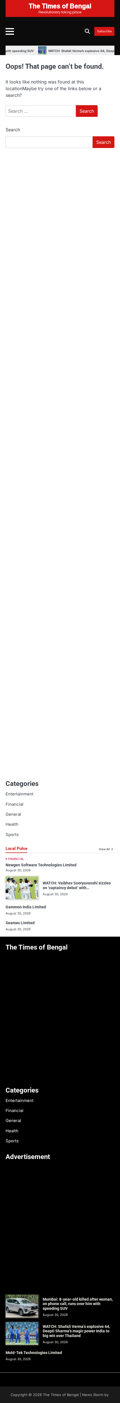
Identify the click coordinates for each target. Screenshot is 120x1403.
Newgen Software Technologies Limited (41, 865)
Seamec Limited (20, 923)
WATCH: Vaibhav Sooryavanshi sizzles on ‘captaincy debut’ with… (77, 885)
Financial (14, 804)
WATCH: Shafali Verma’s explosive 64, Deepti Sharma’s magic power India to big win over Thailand (76, 1331)
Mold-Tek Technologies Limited (34, 1352)
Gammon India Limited (26, 907)
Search (13, 129)
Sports (12, 834)
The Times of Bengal (61, 1395)
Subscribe (104, 31)
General (13, 814)
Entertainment (19, 794)
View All (104, 849)
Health (12, 824)
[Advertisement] (60, 215)
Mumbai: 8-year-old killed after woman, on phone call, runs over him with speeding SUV (78, 1304)
